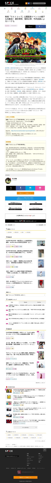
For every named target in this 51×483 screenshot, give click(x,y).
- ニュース (40, 455)
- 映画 (28, 465)
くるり (40, 437)
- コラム (39, 460)
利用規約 (33, 468)
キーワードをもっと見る (39, 441)
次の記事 (41, 225)
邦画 (22, 232)
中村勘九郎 (10, 437)
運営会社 (7, 468)
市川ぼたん (31, 435)
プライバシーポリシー (41, 468)
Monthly (39, 302)
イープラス (8, 444)
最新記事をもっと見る (40, 382)
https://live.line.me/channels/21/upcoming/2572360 (23, 130)
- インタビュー (40, 456)
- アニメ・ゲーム (30, 460)
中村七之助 (39, 435)
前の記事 (10, 225)
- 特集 (39, 461)
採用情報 (29, 468)
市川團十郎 (16, 435)
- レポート (40, 458)
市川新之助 (24, 435)
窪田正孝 (12, 68)
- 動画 (39, 453)
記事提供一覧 (13, 468)
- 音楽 (28, 453)
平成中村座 (25, 437)
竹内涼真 (19, 91)
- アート (28, 461)
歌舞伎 (9, 435)
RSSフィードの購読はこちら (26, 193)
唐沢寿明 (7, 68)
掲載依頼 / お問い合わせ (21, 468)
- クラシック (29, 458)
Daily (12, 302)
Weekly (25, 302)
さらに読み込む (25, 427)
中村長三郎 (33, 437)
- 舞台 (28, 455)
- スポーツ (28, 463)
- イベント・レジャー (30, 456)
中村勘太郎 (18, 437)
